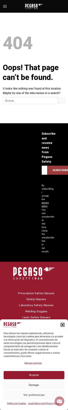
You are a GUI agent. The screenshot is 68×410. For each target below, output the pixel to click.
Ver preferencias (34, 395)
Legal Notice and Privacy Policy (43, 403)
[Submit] (61, 101)
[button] (62, 325)
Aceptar (34, 375)
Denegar (34, 385)
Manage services (33, 363)
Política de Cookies (16, 403)
